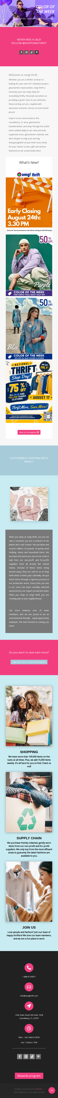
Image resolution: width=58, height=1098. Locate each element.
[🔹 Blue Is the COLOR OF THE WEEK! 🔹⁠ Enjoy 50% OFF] (29, 329)
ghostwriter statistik (34, 134)
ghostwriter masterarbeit (21, 87)
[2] (51, 1096)
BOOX (39, 1089)
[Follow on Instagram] (26, 52)
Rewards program (29, 1076)
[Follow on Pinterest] (37, 52)
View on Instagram (27, 432)
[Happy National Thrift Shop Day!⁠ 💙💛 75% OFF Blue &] (29, 392)
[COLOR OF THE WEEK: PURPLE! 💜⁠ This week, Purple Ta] (29, 265)
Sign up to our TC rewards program (29, 662)
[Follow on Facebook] (21, 52)
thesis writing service (19, 104)
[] (29, 1009)
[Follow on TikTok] (32, 52)
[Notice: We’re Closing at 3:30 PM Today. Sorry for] (29, 202)
